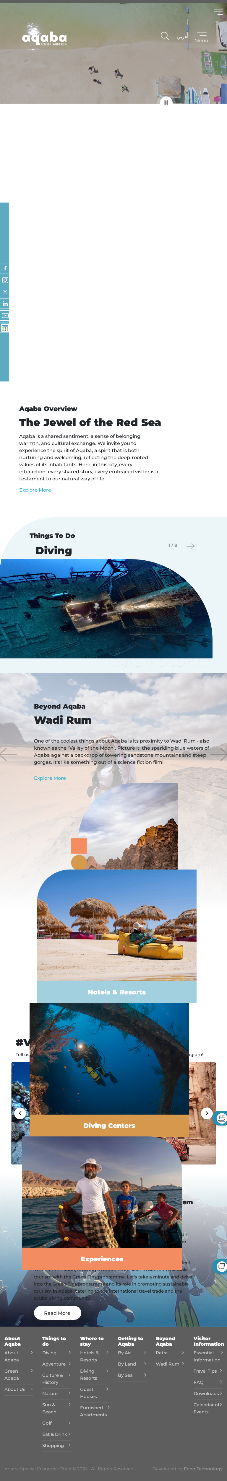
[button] (8, 754)
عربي (182, 37)
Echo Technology (203, 1469)
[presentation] (190, 546)
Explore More (35, 490)
